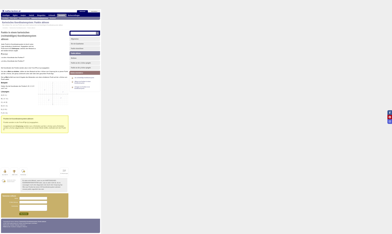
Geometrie (61, 15)
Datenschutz (6, 225)
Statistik (31, 15)
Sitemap (17, 225)
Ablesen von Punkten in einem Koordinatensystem (82, 82)
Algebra (15, 15)
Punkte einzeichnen (77, 48)
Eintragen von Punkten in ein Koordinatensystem (82, 87)
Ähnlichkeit (53, 18)
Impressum (23, 225)
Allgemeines (75, 39)
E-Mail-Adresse (13, 202)
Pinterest (25, 226)
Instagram (19, 226)
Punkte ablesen (76, 53)
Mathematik (82, 11)
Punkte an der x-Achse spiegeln (81, 63)
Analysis (23, 15)
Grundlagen (6, 15)
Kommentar (15, 206)
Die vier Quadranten (77, 44)
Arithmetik (51, 15)
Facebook (13, 226)
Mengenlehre (41, 15)
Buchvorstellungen (74, 15)
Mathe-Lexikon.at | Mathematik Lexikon (11, 11)
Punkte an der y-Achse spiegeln (81, 68)
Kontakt (12, 225)
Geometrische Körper (24, 18)
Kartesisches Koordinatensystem (39, 18)
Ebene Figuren (13, 18)
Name (16, 198)
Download (72, 77)
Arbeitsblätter (94, 11)
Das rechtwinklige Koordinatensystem (84, 77)
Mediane (73, 58)
